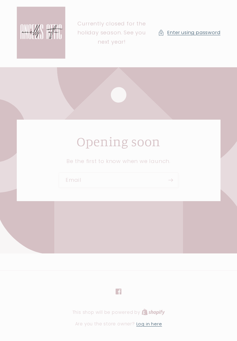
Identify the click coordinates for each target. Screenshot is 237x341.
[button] (189, 32)
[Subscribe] (170, 180)
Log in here (149, 324)
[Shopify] (153, 312)
